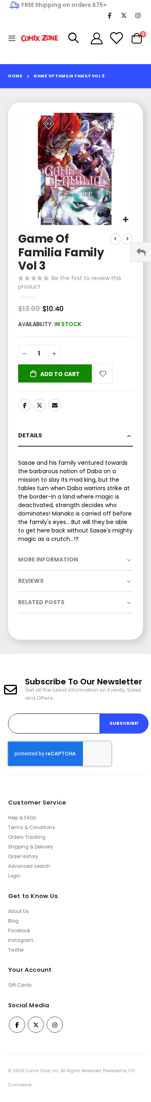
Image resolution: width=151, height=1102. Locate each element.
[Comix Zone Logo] (37, 38)
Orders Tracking (27, 837)
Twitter (39, 405)
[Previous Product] (115, 239)
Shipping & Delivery (30, 847)
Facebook (24, 405)
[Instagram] (138, 15)
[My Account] (97, 38)
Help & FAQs (22, 818)
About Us (18, 911)
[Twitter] (124, 15)
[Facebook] (110, 15)
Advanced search (29, 866)
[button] (125, 220)
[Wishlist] (116, 38)
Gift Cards (20, 985)
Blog (13, 921)
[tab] (75, 436)
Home (15, 76)
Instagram (20, 940)
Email (54, 405)
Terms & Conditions (31, 827)
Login (14, 876)
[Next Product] (127, 239)
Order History (23, 856)
